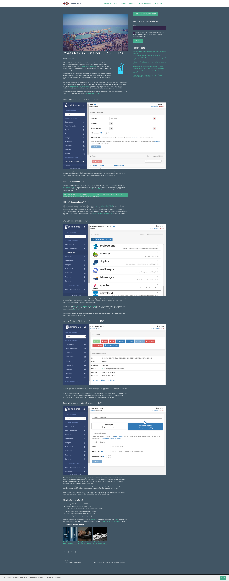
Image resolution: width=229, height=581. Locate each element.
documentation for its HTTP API (104, 206)
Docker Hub (94, 519)
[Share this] (68, 552)
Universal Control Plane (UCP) (88, 66)
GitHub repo (76, 309)
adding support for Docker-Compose (79, 86)
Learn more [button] (57, 578)
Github (116, 519)
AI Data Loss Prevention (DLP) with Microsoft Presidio (148, 66)
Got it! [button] (223, 578)
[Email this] (64, 552)
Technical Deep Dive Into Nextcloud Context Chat (146, 55)
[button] (118, 3)
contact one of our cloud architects (111, 521)
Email (134, 25)
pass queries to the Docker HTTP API (102, 213)
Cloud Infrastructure (69, 58)
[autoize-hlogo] (72, 3)
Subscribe (138, 41)
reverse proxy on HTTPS (69, 187)
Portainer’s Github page (92, 93)
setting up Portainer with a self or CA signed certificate (94, 189)
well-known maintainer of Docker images (84, 306)
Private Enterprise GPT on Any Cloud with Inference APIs (149, 68)
